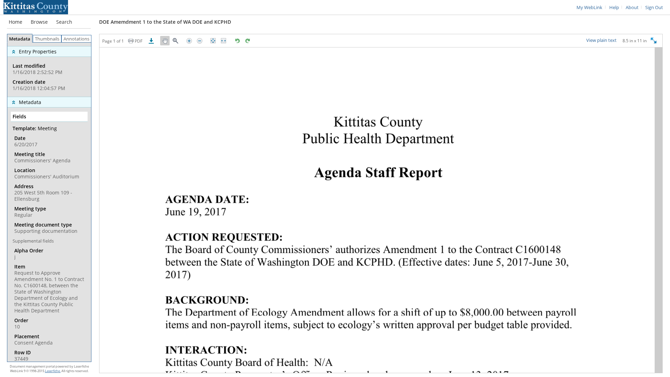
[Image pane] (380, 210)
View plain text (601, 40)
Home (15, 22)
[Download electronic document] (151, 40)
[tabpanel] (49, 202)
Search (64, 22)
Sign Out (654, 7)
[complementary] (49, 69)
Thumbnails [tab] (47, 39)
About (632, 7)
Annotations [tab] (76, 39)
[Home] (35, 6)
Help (614, 7)
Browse (39, 22)
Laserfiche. (53, 371)
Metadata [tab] (19, 39)
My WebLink (589, 7)
